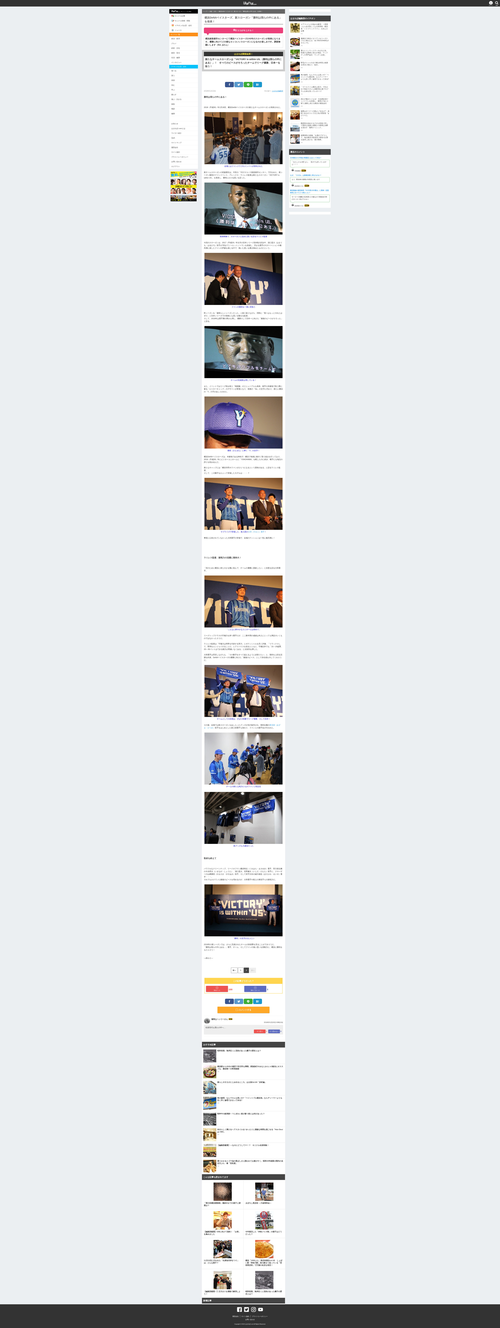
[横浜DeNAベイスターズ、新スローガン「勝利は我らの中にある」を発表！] (257, 84)
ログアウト (175, 166)
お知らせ (174, 124)
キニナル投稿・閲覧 (182, 21)
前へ (234, 970)
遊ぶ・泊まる (176, 99)
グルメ (173, 43)
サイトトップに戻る (186, 11)
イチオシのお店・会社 (183, 25)
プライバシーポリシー (179, 157)
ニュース (178, 30)
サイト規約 (175, 152)
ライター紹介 (176, 133)
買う (173, 76)
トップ (205, 11)
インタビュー (176, 62)
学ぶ (173, 90)
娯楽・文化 (175, 48)
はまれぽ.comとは (178, 128)
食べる (173, 71)
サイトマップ (176, 143)
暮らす (173, 95)
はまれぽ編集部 (277, 91)
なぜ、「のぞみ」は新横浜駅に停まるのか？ (305, 175)
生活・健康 (175, 58)
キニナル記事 (180, 16)
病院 (173, 104)
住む (173, 85)
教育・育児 (175, 53)
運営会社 (174, 147)
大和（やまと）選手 (256, 532)
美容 (173, 80)
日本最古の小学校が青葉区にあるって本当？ (305, 158)
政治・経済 (175, 39)
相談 (173, 109)
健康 (173, 114)
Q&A (173, 138)
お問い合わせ (176, 162)
